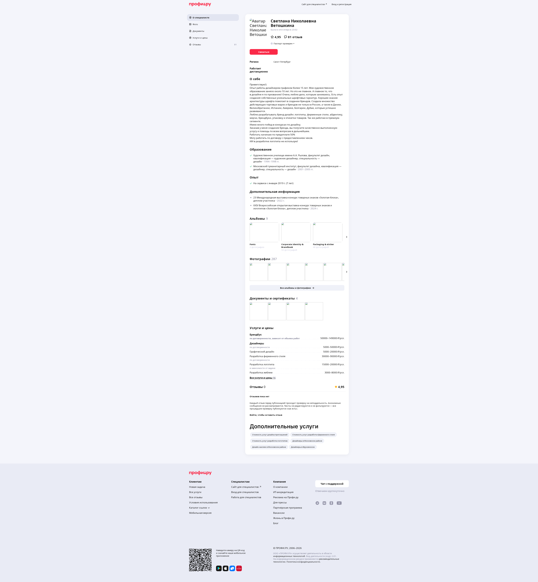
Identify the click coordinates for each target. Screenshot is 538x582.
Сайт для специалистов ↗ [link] (246, 486)
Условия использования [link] (203, 502)
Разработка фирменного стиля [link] (267, 356)
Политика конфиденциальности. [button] (304, 561)
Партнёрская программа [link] (287, 507)
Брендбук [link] (256, 334)
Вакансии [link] (279, 512)
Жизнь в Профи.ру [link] (283, 518)
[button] (213, 17)
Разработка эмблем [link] (261, 372)
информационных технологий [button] (289, 556)
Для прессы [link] (280, 502)
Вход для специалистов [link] (245, 492)
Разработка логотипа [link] (262, 364)
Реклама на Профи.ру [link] (285, 497)
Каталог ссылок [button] (198, 507)
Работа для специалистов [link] (246, 497)
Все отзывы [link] (195, 497)
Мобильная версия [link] (200, 512)
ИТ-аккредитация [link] (283, 492)
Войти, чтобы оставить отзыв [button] (266, 414)
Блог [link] (275, 523)
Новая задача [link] (197, 486)
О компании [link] (280, 486)
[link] (264, 52)
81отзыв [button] (295, 37)
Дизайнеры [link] (257, 343)
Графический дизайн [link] (262, 351)
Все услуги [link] (195, 492)
